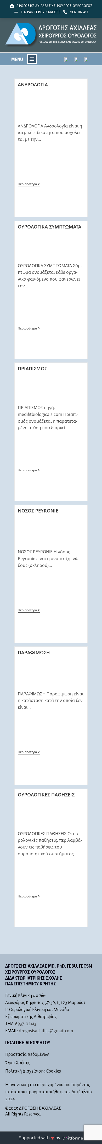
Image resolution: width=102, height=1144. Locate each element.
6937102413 (25, 1024)
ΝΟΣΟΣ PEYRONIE (38, 510)
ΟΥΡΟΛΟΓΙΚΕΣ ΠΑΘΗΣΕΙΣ (46, 794)
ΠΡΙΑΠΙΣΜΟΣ (32, 368)
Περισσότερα (29, 184)
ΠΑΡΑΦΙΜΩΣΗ (34, 652)
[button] (32, 59)
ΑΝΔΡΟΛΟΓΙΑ (33, 84)
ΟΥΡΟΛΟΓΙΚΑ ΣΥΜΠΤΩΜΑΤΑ (49, 227)
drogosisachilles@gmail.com (46, 1031)
